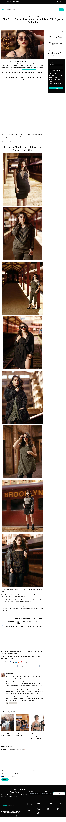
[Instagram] (7, 816)
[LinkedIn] (15, 61)
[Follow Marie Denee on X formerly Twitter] (10, 703)
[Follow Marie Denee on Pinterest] (16, 703)
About (3, 1)
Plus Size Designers (30, 16)
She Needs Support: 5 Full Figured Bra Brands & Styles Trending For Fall (22, 735)
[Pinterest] (20, 61)
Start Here (23, 7)
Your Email (51, 68)
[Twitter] (5, 816)
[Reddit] (18, 61)
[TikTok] (16, 816)
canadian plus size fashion (23, 666)
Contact (18, 1)
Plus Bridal (48, 808)
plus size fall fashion (14, 668)
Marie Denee (25, 25)
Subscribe (56, 88)
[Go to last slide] (1, 725)
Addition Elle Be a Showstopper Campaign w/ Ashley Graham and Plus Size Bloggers (37, 736)
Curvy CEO (51, 7)
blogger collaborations (12, 666)
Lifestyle (38, 7)
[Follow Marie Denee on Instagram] (12, 703)
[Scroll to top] (3, 819)
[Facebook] (10, 61)
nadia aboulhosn (5, 668)
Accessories (58, 809)
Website (33, 770)
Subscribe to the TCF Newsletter (8, 776)
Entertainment (45, 7)
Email (18, 770)
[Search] (62, 31)
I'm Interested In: (53, 73)
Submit (59, 793)
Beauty (38, 808)
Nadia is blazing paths (28, 72)
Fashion (58, 806)
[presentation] (7, 722)
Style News (37, 16)
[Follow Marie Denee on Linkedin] (14, 703)
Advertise (28, 809)
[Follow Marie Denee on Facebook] (7, 703)
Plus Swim (48, 806)
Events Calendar (42, 12)
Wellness (33, 7)
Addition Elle (4, 666)
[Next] (44, 725)
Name (3, 770)
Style (28, 7)
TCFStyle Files (59, 810)
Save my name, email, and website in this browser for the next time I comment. (18, 773)
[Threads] (9, 816)
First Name (51, 62)
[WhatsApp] (23, 61)
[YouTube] (12, 816)
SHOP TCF (61, 9)
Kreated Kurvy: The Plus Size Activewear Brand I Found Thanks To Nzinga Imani (57, 42)
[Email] (25, 61)
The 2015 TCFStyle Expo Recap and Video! (7, 734)
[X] (12, 61)
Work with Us (8, 1)
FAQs (14, 1)
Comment (4, 753)
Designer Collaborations (34, 666)
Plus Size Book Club (50, 810)
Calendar (48, 809)
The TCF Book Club (33, 12)
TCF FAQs (28, 810)
